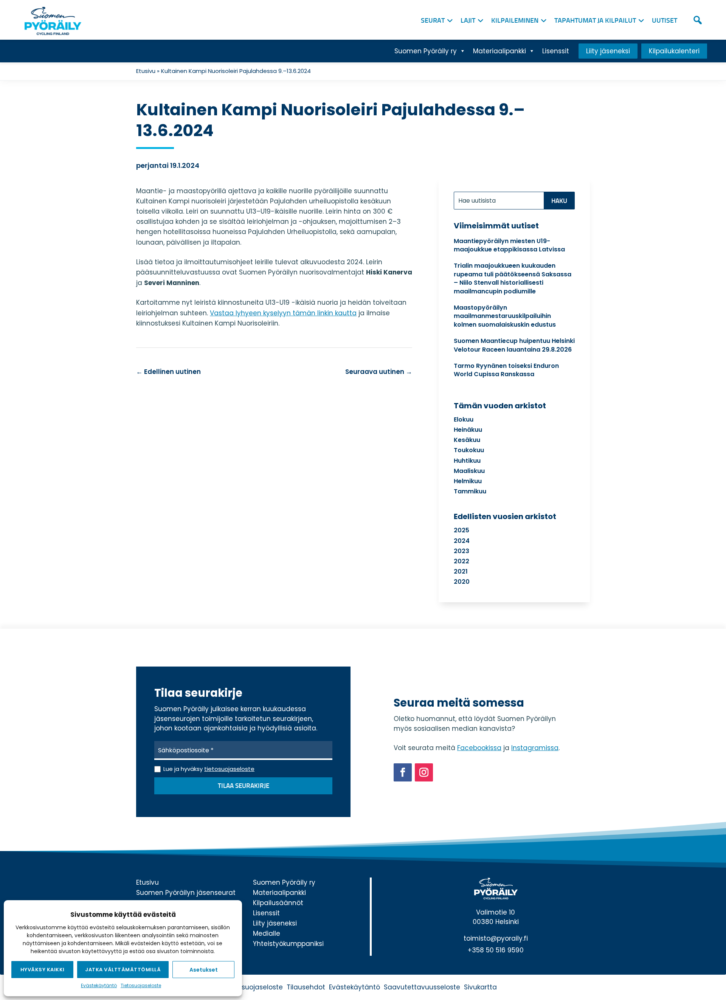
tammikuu (470, 491)
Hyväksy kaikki (42, 969)
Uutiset (664, 20)
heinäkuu (468, 429)
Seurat (433, 20)
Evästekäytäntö (99, 985)
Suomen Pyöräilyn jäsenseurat (186, 892)
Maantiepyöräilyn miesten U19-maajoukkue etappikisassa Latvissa (509, 245)
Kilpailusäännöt (278, 902)
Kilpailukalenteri (674, 51)
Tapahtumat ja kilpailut (595, 20)
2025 (461, 530)
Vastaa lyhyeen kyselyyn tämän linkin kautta (283, 313)
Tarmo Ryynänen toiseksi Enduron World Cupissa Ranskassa (506, 369)
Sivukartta (480, 987)
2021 (461, 571)
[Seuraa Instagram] (424, 772)
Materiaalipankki (499, 51)
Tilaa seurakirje (243, 786)
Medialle (266, 933)
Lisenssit (555, 51)
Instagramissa (534, 747)
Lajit (468, 20)
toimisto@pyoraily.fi (496, 938)
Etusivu (145, 71)
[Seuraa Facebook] (403, 772)
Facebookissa (479, 747)
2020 (462, 581)
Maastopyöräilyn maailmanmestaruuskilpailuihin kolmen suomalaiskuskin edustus (505, 316)
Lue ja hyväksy (208, 769)
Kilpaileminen (514, 20)
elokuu (463, 419)
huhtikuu (467, 460)
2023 (461, 551)
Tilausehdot (306, 987)
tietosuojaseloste (229, 769)
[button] (697, 20)
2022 (461, 561)
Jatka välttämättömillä (123, 969)
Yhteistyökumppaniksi (288, 943)
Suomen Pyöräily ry (425, 51)
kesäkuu (467, 440)
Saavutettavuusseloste (422, 987)
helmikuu (468, 481)
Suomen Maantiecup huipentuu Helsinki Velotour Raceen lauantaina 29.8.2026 (514, 344)
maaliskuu (469, 471)
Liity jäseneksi (608, 51)
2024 (462, 540)
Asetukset (203, 970)
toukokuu (469, 450)
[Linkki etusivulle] (51, 19)
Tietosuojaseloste (141, 985)
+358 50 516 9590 (496, 950)
